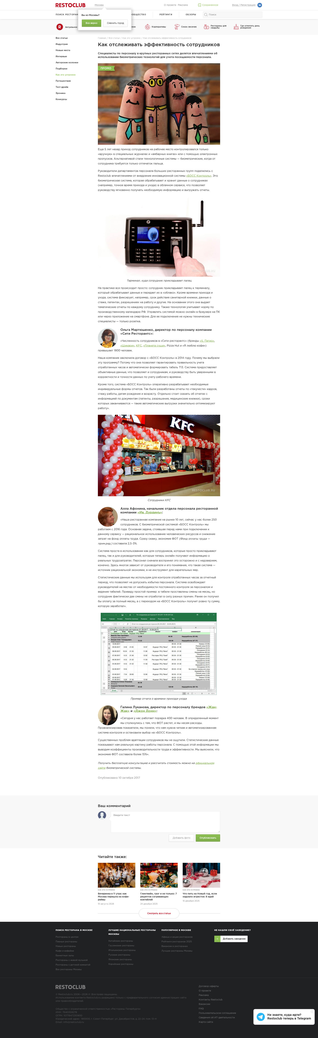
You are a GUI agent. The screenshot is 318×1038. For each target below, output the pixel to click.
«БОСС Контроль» (198, 176)
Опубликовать (208, 838)
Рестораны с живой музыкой (72, 960)
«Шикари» (127, 346)
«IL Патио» (207, 341)
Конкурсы (61, 99)
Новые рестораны (66, 946)
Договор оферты (209, 986)
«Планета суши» (154, 346)
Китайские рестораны (120, 941)
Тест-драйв (62, 87)
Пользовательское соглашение (217, 1013)
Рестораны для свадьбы (218, 27)
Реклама (183, 5)
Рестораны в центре (67, 937)
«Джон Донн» (145, 711)
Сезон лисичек (189, 27)
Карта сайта (206, 1022)
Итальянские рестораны (122, 950)
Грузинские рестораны (121, 946)
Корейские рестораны (120, 964)
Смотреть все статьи (159, 913)
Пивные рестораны (66, 942)
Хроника (60, 93)
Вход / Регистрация (243, 5)
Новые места (63, 50)
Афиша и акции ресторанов (177, 937)
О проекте (170, 5)
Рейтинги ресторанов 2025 (176, 942)
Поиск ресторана (68, 15)
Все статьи (62, 38)
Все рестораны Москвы (69, 969)
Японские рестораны (120, 960)
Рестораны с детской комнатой (73, 965)
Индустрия (62, 44)
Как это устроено (66, 75)
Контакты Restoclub (210, 1000)
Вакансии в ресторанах (174, 946)
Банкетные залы (65, 956)
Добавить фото (181, 838)
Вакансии (204, 1004)
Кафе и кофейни (65, 951)
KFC (139, 346)
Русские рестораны (119, 955)
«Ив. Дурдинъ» (149, 512)
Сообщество (137, 15)
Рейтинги (165, 15)
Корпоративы (159, 27)
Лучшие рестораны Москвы (176, 951)
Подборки (61, 69)
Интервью (61, 56)
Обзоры (191, 15)
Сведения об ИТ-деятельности (217, 1018)
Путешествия (63, 81)
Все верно (91, 23)
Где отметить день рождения (250, 27)
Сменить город (115, 23)
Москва (99, 5)
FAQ (201, 1009)
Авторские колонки (67, 63)
